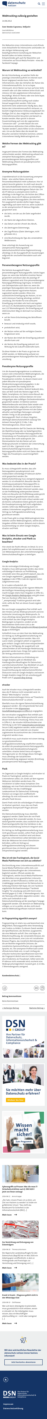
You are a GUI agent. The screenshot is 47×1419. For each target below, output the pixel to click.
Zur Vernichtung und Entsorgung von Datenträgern (17, 1243)
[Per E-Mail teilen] (36, 988)
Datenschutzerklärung (13, 1408)
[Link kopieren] (42, 988)
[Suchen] (39, 4)
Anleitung (6, 786)
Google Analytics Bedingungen (18, 595)
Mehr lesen (7, 1215)
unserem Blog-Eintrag (23, 677)
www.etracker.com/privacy (33, 725)
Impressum (8, 1404)
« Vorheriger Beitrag (10, 1008)
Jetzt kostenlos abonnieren (23, 1362)
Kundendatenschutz (10, 975)
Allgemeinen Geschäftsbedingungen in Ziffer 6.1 (17, 709)
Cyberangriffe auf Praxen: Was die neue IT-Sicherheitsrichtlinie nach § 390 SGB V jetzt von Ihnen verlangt (20, 1189)
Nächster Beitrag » (37, 1008)
